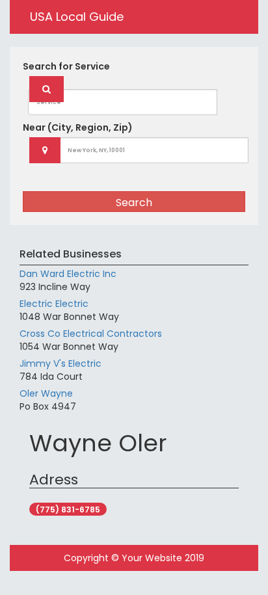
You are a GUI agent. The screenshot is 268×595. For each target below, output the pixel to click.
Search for (66, 66)
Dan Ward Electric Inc (68, 273)
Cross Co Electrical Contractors (91, 333)
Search (134, 202)
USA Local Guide (77, 16)
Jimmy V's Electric (60, 363)
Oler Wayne (46, 393)
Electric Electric (54, 303)
